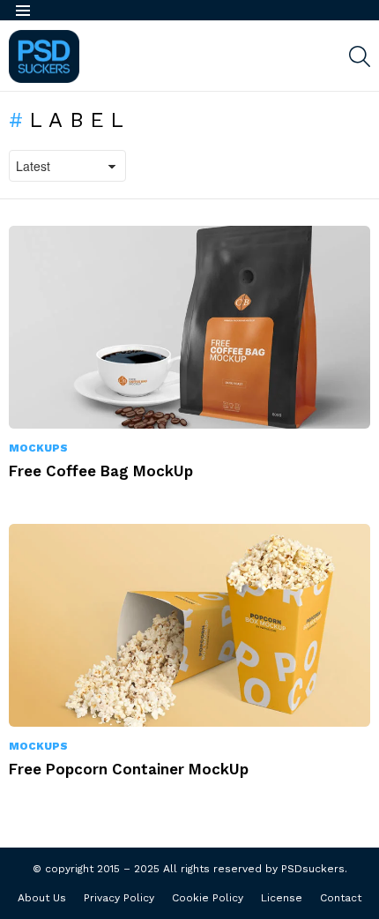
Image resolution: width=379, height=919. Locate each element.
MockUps (38, 448)
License (281, 898)
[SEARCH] (359, 56)
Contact (340, 898)
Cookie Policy (207, 898)
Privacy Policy (119, 898)
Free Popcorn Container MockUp (129, 769)
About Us (42, 898)
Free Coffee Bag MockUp (101, 471)
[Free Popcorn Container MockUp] (189, 625)
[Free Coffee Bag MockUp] (189, 327)
